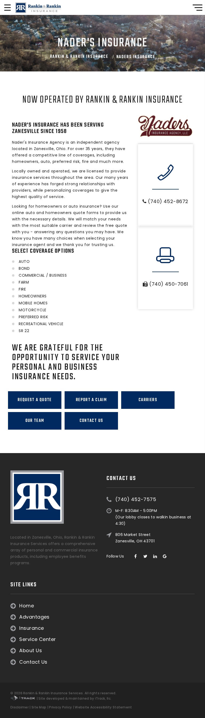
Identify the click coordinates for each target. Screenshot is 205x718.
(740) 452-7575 (135, 499)
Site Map (38, 707)
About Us (30, 650)
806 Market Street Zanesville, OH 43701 (135, 538)
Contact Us (91, 420)
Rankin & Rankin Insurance (79, 56)
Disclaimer (19, 707)
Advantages (34, 617)
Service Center (37, 639)
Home (26, 606)
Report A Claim (91, 400)
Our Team (34, 420)
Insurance (31, 628)
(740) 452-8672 (167, 201)
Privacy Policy (60, 707)
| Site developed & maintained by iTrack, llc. (73, 698)
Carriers (148, 400)
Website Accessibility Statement (103, 707)
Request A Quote (35, 400)
